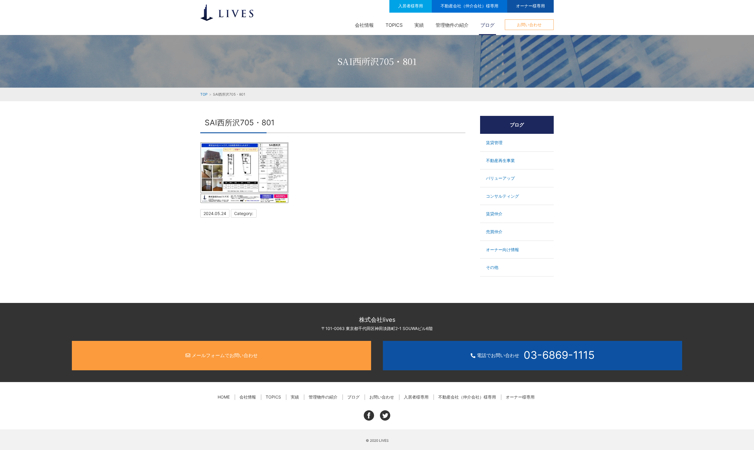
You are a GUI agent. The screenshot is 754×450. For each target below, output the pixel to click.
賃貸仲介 (494, 213)
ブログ (487, 25)
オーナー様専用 (530, 5)
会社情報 (364, 25)
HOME (224, 396)
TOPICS (394, 25)
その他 (492, 267)
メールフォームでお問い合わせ (224, 355)
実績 (419, 25)
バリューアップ (500, 178)
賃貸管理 (494, 142)
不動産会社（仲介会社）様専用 (469, 5)
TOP (204, 94)
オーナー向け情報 (502, 249)
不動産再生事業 (500, 160)
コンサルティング (502, 196)
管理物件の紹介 (452, 25)
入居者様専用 (410, 5)
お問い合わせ (529, 24)
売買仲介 (494, 231)
